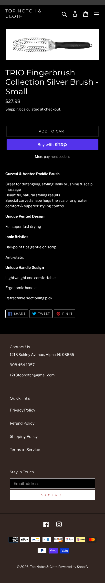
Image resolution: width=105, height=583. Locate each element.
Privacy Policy (22, 410)
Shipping (13, 109)
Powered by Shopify (73, 567)
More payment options (52, 156)
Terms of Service (25, 449)
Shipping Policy (24, 436)
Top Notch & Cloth (23, 14)
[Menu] (96, 13)
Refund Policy (22, 423)
